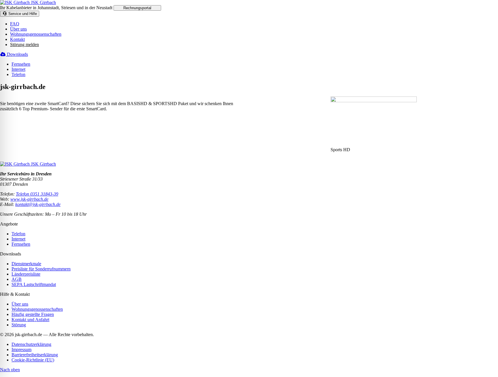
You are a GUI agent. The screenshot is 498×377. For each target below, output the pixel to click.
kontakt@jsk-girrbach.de (38, 204)
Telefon (18, 74)
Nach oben (10, 369)
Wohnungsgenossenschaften (35, 34)
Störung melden (24, 44)
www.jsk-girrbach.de (29, 199)
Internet (18, 69)
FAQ (14, 23)
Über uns (18, 28)
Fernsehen (21, 64)
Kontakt (17, 39)
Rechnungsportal (137, 8)
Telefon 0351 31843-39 (37, 194)
